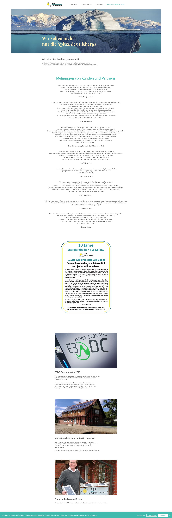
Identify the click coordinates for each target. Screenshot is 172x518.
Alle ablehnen (152, 515)
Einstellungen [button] (141, 515)
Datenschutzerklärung (90, 515)
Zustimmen (163, 515)
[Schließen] (170, 515)
